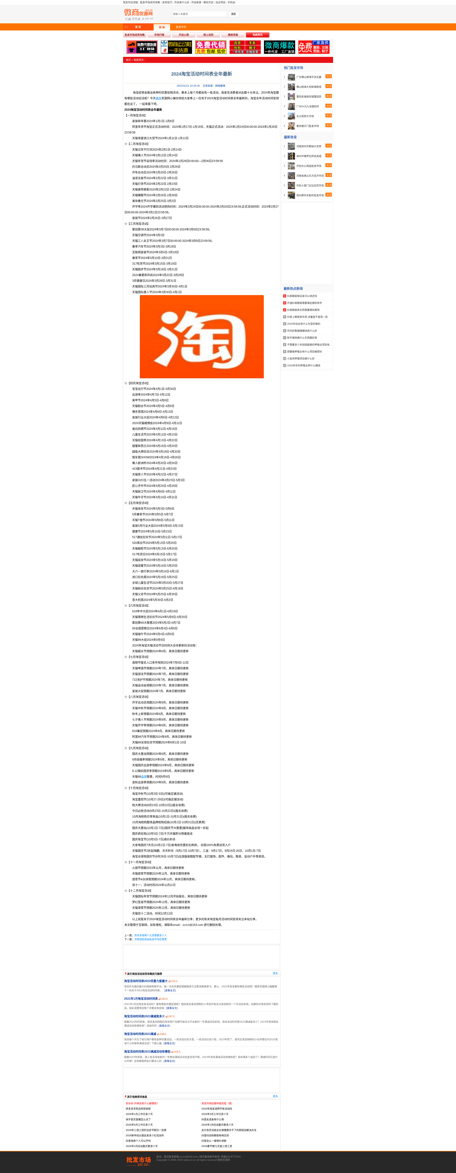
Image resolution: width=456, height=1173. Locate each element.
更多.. (276, 973)
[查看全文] (170, 990)
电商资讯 (258, 34)
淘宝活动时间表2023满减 (140, 1033)
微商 (158, 98)
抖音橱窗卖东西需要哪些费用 (303, 309)
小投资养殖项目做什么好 (301, 358)
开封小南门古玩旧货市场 (310, 185)
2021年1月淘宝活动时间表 (141, 998)
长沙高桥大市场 (305, 116)
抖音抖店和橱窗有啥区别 (215, 1135)
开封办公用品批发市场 (308, 165)
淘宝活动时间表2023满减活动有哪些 (147, 1051)
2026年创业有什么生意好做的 (303, 323)
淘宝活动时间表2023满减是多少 (144, 1016)
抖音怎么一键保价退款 (213, 1140)
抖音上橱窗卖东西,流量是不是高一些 (307, 316)
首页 (128, 59)
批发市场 (181, 26)
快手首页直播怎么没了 (138, 1119)
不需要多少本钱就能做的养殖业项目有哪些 (311, 344)
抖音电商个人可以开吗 (138, 1140)
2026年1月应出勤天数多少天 (217, 1124)
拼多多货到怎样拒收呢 (138, 1108)
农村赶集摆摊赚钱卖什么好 (302, 330)
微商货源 (233, 34)
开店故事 (196, 2)
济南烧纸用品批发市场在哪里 (150, 939)
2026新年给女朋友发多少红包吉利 (145, 1135)
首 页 (138, 26)
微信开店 (208, 2)
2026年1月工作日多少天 (139, 1114)
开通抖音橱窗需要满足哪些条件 (304, 302)
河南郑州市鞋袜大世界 (308, 146)
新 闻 (162, 27)
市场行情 (159, 34)
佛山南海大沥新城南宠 (308, 86)
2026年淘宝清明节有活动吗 (216, 1108)
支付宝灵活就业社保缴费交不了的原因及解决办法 (228, 1130)
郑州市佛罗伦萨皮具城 (308, 156)
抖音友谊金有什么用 (212, 1119)
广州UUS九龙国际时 (307, 106)
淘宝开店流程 (130, 2)
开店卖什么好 (181, 2)
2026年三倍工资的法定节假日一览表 (146, 1130)
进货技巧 (167, 2)
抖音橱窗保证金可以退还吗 (302, 296)
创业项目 (221, 2)
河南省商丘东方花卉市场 (310, 175)
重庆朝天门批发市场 (307, 126)
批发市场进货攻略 (150, 2)
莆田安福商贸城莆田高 (308, 96)
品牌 (144, 776)
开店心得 (184, 34)
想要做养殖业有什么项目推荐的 (304, 351)
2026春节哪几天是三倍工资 (216, 1146)
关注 (328, 76)
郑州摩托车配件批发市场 (310, 195)
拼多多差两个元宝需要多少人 (150, 935)
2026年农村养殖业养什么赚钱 (303, 365)
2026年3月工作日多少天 (215, 1114)
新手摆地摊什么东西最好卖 (302, 337)
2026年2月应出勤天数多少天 (142, 1146)
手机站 (231, 2)
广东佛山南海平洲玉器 (308, 77)
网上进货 (208, 34)
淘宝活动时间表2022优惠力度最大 (146, 981)
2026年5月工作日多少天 (139, 1124)
